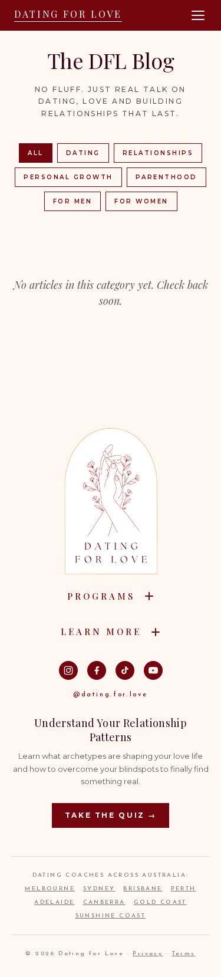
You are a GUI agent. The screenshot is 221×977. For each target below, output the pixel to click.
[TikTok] (125, 670)
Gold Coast (160, 902)
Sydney (99, 889)
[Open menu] (198, 15)
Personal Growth (68, 177)
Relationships (158, 153)
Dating (83, 153)
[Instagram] (68, 670)
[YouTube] (153, 670)
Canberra (104, 902)
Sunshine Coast (110, 916)
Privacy (148, 953)
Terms (184, 953)
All (36, 153)
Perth (183, 889)
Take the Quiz (111, 815)
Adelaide (54, 902)
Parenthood (166, 177)
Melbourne (50, 889)
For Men (73, 201)
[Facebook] (96, 670)
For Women (141, 201)
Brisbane (142, 889)
